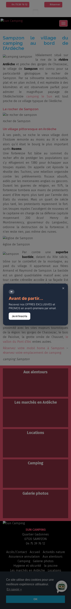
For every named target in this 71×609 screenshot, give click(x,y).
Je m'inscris (19, 316)
